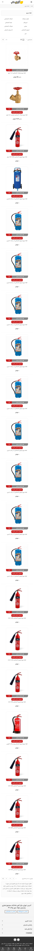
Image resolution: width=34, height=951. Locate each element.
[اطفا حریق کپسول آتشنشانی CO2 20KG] (17, 598)
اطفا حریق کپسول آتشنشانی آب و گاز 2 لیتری (17, 576)
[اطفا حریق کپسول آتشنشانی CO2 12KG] (17, 766)
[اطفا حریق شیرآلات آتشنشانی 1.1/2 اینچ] (17, 56)
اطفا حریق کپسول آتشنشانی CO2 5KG (17, 828)
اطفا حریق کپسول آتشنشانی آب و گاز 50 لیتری (17, 199)
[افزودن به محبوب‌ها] (9, 70)
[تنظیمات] (2, 2)
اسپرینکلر (25, 23)
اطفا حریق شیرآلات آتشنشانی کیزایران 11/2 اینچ (17, 115)
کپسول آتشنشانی (25, 30)
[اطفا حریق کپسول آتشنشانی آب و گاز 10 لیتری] (17, 388)
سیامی (25, 26)
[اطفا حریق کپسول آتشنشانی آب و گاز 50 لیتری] (17, 179)
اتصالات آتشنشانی (8, 19)
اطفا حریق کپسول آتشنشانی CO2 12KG (17, 786)
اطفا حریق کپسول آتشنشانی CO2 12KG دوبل (17, 157)
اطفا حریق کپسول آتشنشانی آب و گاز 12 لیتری (17, 367)
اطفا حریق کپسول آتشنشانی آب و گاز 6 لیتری (17, 492)
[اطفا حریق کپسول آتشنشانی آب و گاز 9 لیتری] (17, 430)
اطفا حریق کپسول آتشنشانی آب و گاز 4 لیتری (17, 534)
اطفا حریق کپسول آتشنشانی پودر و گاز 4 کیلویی (17, 744)
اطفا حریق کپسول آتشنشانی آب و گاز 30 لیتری (17, 241)
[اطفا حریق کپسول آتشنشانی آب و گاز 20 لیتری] (17, 304)
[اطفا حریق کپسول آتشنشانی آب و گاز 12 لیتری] (17, 346)
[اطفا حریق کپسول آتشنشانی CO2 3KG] (17, 682)
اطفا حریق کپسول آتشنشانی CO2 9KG (17, 870)
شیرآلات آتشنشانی (8, 26)
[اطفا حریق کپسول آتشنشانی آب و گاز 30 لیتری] (17, 221)
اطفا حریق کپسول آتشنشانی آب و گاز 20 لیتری (17, 325)
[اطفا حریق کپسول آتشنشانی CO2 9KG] (17, 850)
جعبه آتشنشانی (8, 23)
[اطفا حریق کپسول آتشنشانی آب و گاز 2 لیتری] (17, 556)
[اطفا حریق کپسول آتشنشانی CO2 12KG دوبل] (17, 137)
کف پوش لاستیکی (8, 30)
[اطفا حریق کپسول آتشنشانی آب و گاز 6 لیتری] (17, 472)
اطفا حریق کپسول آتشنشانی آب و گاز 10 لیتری (17, 409)
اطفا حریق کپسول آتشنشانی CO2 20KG (17, 618)
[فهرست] (31, 2)
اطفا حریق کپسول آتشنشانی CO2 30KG (17, 660)
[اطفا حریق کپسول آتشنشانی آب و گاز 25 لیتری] (17, 263)
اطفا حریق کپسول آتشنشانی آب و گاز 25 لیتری (17, 283)
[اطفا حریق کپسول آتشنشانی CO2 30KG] (17, 640)
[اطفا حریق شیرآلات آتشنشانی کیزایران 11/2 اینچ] (17, 95)
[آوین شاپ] (17, 2)
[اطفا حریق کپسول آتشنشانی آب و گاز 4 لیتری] (17, 514)
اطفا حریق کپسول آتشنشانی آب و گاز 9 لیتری (17, 450)
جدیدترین (29, 40)
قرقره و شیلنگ (25, 19)
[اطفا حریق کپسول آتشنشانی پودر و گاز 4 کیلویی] (17, 724)
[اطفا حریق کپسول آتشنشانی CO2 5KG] (17, 808)
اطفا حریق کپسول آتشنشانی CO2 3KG (17, 702)
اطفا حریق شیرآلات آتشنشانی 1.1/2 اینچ (17, 73)
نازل (25, 34)
